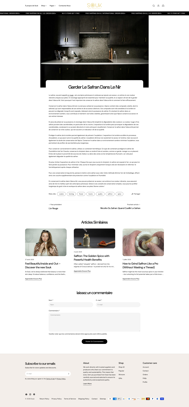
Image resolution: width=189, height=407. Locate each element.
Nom (51, 300)
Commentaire (54, 311)
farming (71, 194)
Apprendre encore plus (33, 279)
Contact (146, 371)
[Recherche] (154, 6)
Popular (121, 371)
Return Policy (44, 399)
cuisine (61, 194)
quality (100, 194)
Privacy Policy (57, 399)
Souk (32, 399)
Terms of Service (70, 399)
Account (146, 367)
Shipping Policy (83, 399)
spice (119, 194)
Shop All (122, 367)
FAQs (144, 378)
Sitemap (103, 399)
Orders (145, 375)
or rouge (71, 95)
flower (81, 194)
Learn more (87, 384)
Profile (145, 382)
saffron (110, 194)
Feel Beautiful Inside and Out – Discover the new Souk (42, 265)
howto (90, 194)
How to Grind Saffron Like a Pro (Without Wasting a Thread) (140, 265)
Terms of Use (50, 379)
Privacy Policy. (61, 379)
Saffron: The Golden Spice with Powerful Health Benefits (91, 257)
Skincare (122, 375)
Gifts (120, 378)
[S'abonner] (69, 374)
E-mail (99, 300)
